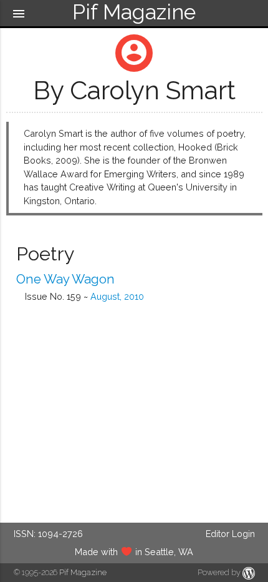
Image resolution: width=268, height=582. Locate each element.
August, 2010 (117, 296)
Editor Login (230, 533)
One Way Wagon (65, 279)
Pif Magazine (83, 572)
